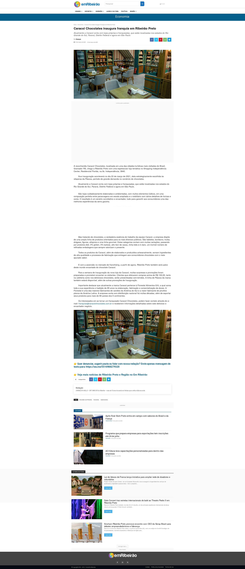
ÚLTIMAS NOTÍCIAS (78, 472)
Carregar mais (122, 546)
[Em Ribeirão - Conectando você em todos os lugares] (87, 4)
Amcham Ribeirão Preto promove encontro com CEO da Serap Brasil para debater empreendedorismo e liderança (137, 525)
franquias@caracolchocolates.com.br (95, 303)
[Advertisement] (122, 133)
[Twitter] (156, 40)
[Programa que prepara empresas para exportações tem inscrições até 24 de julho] (88, 439)
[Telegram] (169, 40)
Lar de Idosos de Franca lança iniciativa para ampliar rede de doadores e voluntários (137, 478)
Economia (122, 16)
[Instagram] (122, 562)
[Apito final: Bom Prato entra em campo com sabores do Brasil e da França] (88, 422)
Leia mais (108, 488)
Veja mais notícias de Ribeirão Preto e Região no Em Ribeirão (112, 374)
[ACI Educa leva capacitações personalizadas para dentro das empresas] (88, 457)
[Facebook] (152, 40)
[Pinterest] (161, 40)
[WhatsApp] (165, 40)
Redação (78, 39)
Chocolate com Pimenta (85, 399)
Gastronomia (104, 399)
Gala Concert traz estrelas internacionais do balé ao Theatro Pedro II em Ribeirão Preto (137, 501)
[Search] (142, 3)
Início (75, 24)
